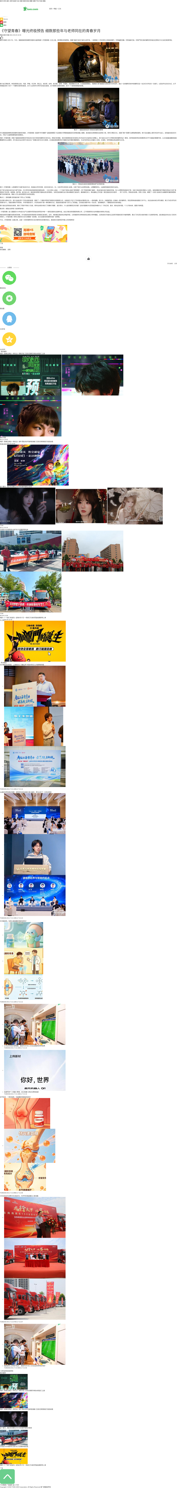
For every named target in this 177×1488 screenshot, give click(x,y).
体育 (11, 1)
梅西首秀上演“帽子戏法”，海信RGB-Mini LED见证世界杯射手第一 (25, 1366)
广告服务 (9, 1485)
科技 (40, 1)
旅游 (14, 1)
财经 (27, 1)
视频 (24, 1)
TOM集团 (3, 1485)
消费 (34, 1)
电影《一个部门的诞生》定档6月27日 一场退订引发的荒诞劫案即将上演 (23, 617)
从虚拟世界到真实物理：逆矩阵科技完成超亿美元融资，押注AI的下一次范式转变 (26, 792)
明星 (55, 9)
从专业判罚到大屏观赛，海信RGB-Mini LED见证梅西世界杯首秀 (24, 1046)
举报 (1, 247)
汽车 (37, 1)
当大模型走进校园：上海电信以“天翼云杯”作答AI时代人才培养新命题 (22, 664)
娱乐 (8, 1)
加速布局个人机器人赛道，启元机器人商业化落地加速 (21, 1092)
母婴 (21, 1)
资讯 (4, 1)
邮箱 (44, 1)
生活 (17, 1)
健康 (31, 1)
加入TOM (16, 1485)
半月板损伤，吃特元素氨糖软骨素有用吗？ (13, 921)
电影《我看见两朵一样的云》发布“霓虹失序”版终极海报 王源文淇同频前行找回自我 (26, 441)
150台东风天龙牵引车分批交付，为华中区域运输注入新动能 (19, 1196)
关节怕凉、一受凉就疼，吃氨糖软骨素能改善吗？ (16, 1097)
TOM (1, 789)
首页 (1, 1)
